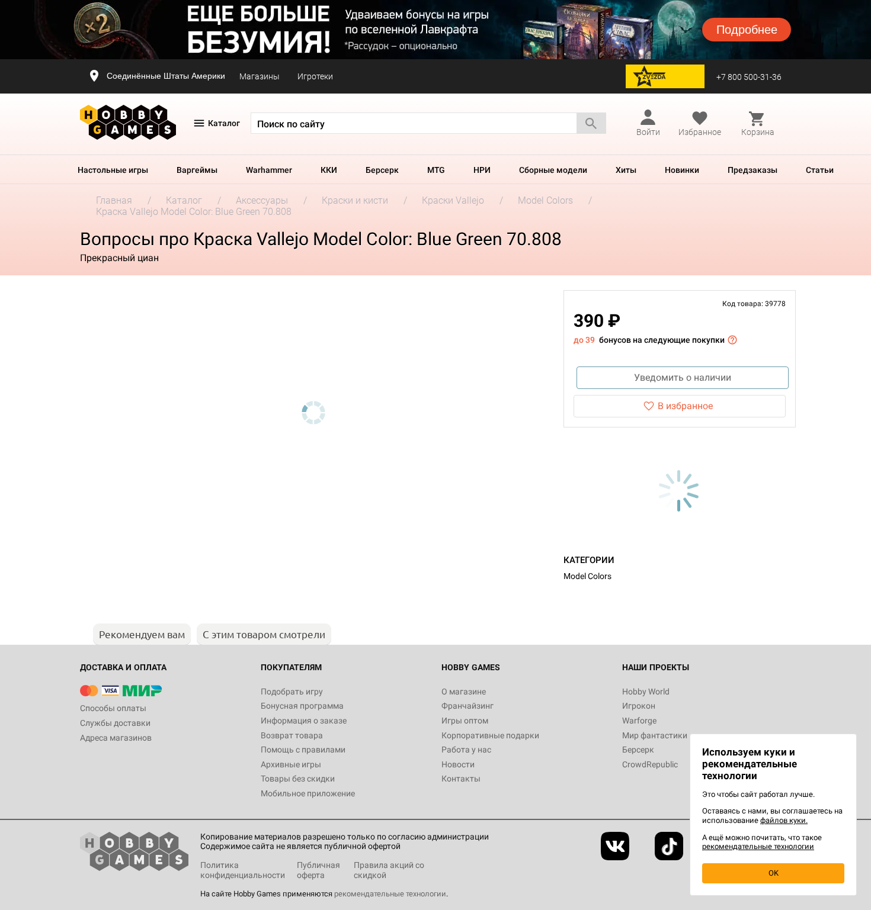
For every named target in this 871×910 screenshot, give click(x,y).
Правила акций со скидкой (389, 870)
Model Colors (587, 576)
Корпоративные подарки (490, 735)
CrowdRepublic (650, 764)
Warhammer (269, 170)
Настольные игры (113, 170)
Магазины (259, 76)
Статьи (820, 170)
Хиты (626, 170)
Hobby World (646, 691)
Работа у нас (466, 749)
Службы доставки (115, 723)
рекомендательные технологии (390, 893)
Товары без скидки (298, 778)
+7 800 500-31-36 (749, 77)
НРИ (482, 170)
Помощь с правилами (303, 749)
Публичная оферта (318, 870)
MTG (436, 170)
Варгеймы (197, 170)
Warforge (639, 720)
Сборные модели (553, 170)
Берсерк (382, 170)
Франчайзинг (467, 705)
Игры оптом (464, 720)
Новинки (682, 170)
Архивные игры (291, 764)
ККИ (329, 170)
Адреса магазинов (116, 737)
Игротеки (315, 76)
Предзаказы (752, 170)
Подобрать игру (292, 691)
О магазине (463, 691)
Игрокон (638, 705)
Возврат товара (292, 735)
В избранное (685, 405)
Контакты (461, 778)
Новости (458, 764)
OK (773, 873)
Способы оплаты (113, 708)
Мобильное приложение (308, 793)
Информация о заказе (304, 720)
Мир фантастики (654, 735)
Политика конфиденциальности (242, 870)
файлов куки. (784, 820)
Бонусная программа (302, 705)
